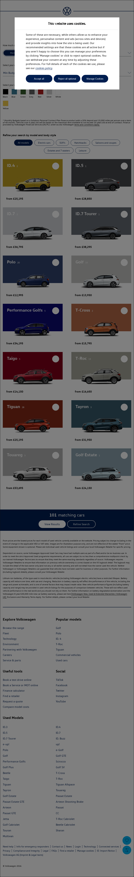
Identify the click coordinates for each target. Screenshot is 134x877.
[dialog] (67, 438)
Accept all (39, 78)
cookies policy (43, 68)
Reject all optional (67, 78)
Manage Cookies (95, 78)
